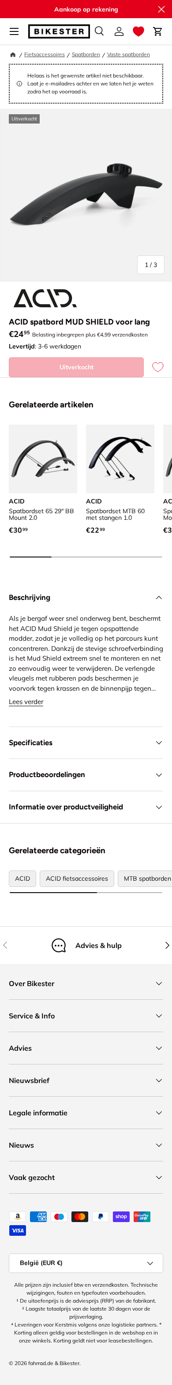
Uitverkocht (76, 367)
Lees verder (26, 701)
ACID (22, 878)
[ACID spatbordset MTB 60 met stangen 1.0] (120, 459)
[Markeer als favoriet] (153, 367)
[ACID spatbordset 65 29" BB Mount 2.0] (43, 459)
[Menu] (14, 31)
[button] (138, 31)
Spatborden (86, 54)
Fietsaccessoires (44, 54)
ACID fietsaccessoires (77, 878)
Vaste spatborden (128, 54)
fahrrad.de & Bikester (53, 1363)
